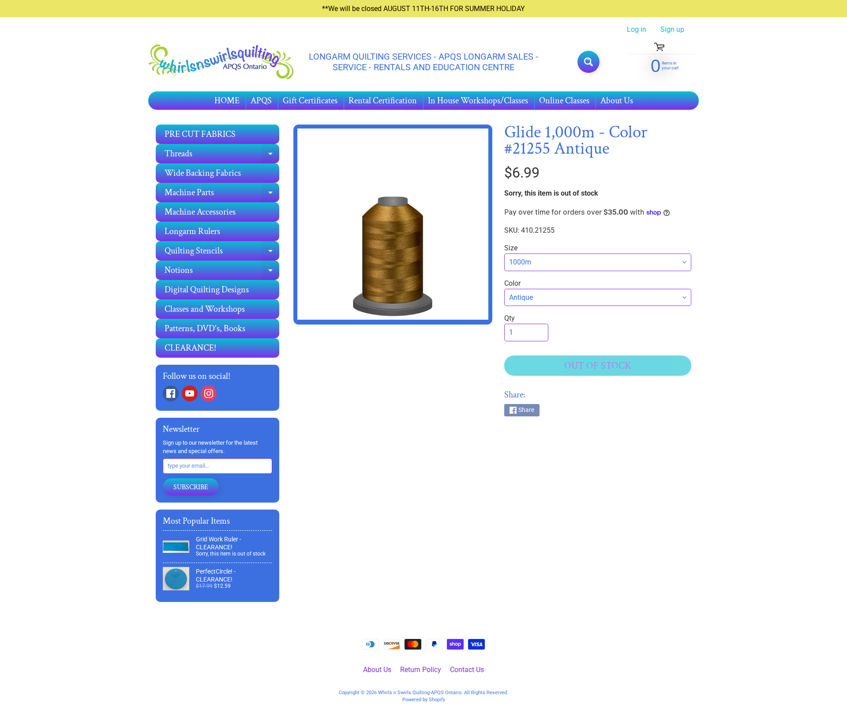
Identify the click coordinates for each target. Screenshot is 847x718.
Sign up (672, 29)
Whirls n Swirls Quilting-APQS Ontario (419, 692)
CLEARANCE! (190, 348)
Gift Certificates (310, 100)
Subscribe (190, 487)
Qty (509, 318)
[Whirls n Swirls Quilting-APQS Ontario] (221, 62)
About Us (616, 100)
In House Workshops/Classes (478, 100)
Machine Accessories (200, 212)
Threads (222, 155)
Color (512, 283)
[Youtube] (190, 393)
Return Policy (420, 669)
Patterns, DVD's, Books (205, 328)
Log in (636, 29)
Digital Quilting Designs (207, 289)
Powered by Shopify (423, 700)
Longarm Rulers (192, 231)
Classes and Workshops (205, 309)
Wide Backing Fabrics (203, 173)
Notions (222, 272)
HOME (227, 100)
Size (510, 248)
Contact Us (467, 669)
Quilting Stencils (222, 253)
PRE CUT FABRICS (200, 134)
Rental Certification (383, 100)
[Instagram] (209, 393)
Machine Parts (222, 194)
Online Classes (564, 100)
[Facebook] (171, 393)
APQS (261, 100)
